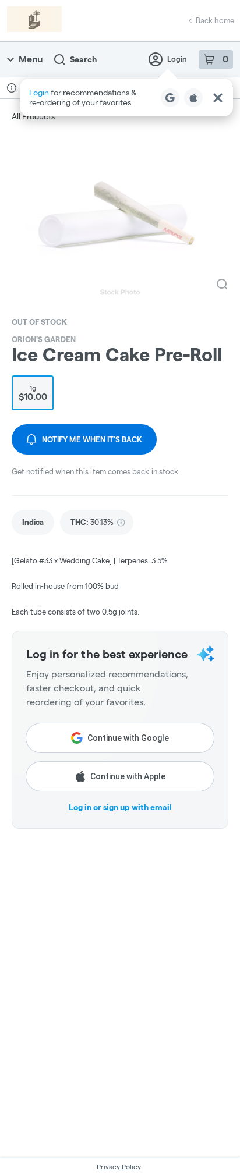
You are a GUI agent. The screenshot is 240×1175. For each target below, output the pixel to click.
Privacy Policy (119, 1166)
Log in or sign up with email (120, 807)
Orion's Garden (44, 339)
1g (33, 393)
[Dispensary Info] (11, 88)
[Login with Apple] (193, 97)
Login (177, 59)
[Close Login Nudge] (218, 98)
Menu (31, 59)
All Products (33, 116)
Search (83, 59)
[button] (126, 97)
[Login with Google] (170, 97)
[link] (33, 522)
